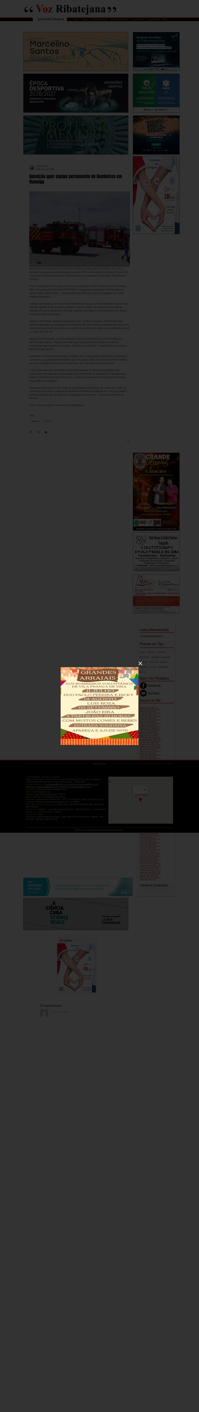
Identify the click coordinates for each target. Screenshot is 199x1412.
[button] (140, 663)
